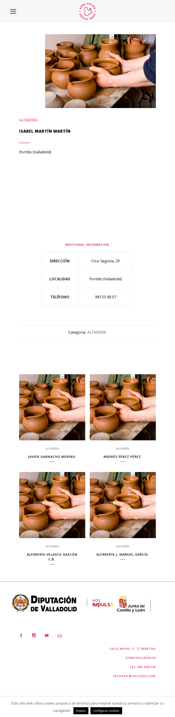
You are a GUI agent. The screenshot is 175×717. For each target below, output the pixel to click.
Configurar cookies (106, 711)
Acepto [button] (81, 711)
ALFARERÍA (28, 120)
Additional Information (87, 245)
